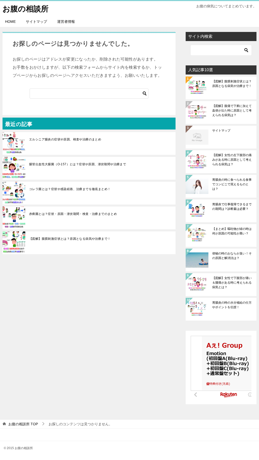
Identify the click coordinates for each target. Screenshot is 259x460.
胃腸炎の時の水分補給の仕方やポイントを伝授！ (232, 305)
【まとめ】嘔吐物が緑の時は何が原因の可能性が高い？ (232, 231)
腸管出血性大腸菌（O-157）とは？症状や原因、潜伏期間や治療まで (77, 164)
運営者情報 (66, 22)
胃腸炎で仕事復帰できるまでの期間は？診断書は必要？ (232, 207)
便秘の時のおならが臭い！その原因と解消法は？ (232, 256)
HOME (10, 22)
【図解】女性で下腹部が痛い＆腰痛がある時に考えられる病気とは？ (232, 282)
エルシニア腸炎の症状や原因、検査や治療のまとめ (65, 139)
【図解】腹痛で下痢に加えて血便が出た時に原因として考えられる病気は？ (232, 110)
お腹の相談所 (26, 9)
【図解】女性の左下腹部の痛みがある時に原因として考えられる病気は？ (232, 159)
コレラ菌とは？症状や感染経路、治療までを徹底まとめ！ (70, 189)
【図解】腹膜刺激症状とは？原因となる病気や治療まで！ (70, 239)
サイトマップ (36, 22)
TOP (23, 424)
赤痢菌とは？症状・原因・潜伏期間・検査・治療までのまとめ (73, 214)
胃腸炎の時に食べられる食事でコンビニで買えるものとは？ (232, 184)
